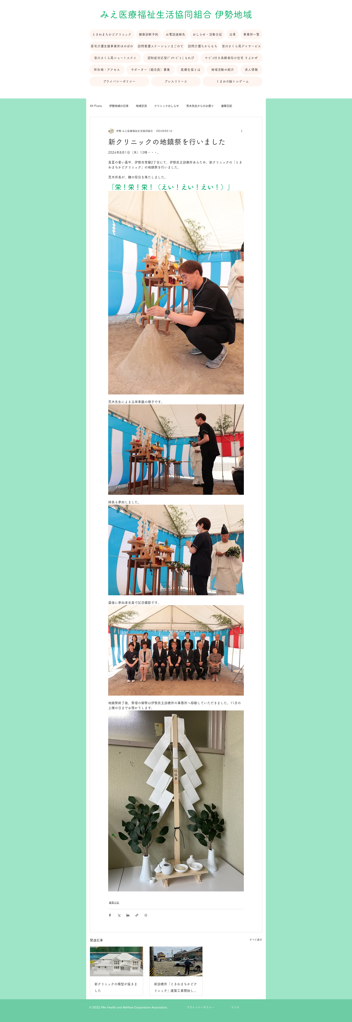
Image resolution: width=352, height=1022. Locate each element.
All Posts (96, 106)
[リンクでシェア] (137, 915)
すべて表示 (255, 939)
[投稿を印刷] (146, 915)
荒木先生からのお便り (200, 106)
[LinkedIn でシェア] (128, 915)
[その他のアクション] (241, 131)
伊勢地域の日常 (119, 106)
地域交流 (141, 106)
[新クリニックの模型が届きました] (116, 961)
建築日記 (226, 106)
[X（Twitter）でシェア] (119, 915)
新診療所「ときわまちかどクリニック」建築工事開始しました (175, 988)
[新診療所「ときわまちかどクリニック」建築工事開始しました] (176, 961)
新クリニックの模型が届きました (115, 987)
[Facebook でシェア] (110, 915)
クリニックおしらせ (166, 106)
